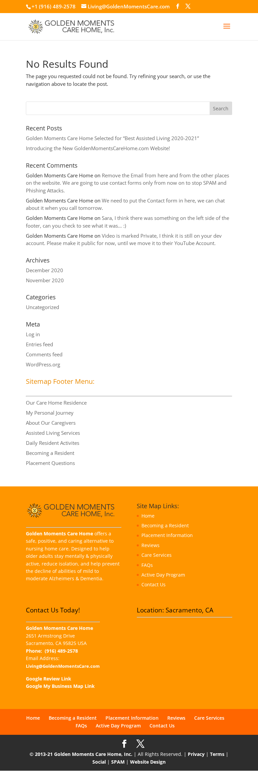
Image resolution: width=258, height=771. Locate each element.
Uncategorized (42, 307)
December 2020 (44, 270)
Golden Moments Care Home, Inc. (93, 754)
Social (99, 762)
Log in (33, 334)
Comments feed (44, 354)
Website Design (148, 762)
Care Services (156, 555)
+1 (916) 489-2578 (54, 6)
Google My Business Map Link (60, 686)
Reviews (150, 545)
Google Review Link (48, 678)
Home (148, 516)
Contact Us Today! (53, 610)
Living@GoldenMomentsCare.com (63, 666)
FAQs (147, 565)
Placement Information (167, 535)
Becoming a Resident (50, 453)
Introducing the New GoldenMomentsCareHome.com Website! (98, 148)
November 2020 (45, 280)
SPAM (118, 762)
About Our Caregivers (51, 422)
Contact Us (153, 584)
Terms (217, 754)
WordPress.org (43, 364)
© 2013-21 (41, 754)
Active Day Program (163, 575)
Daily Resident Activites (52, 442)
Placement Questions (50, 463)
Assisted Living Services (53, 432)
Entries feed (39, 344)
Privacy (196, 754)
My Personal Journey (50, 412)
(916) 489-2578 (61, 651)
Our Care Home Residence (56, 402)
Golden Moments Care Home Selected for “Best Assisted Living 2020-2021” (112, 138)
